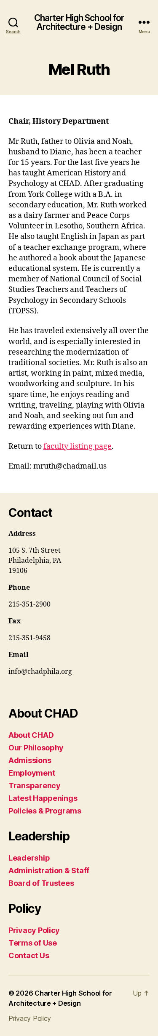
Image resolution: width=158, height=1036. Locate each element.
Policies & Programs (44, 810)
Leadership (29, 857)
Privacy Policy (34, 930)
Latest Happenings (42, 798)
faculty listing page (77, 446)
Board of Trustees (41, 883)
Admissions (29, 760)
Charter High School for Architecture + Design (79, 22)
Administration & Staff (48, 870)
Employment (31, 772)
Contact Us (28, 955)
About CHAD (31, 735)
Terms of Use (32, 942)
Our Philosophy (36, 747)
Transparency (34, 785)
